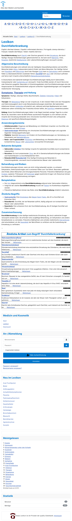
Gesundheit (10, 481)
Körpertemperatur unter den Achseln (18, 447)
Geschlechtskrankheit (13, 486)
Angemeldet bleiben (12, 350)
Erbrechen (50, 96)
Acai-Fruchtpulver (11, 465)
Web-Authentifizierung (38, 355)
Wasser (18, 142)
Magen (34, 197)
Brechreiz (5, 274)
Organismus (10, 472)
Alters (15, 69)
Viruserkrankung (8, 266)
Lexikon (6, 324)
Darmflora (51, 108)
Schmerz (8, 456)
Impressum (9, 445)
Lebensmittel (29, 142)
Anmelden (36, 361)
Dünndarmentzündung (10, 245)
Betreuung (22, 135)
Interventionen (64, 220)
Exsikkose (5, 295)
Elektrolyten (20, 71)
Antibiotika (19, 106)
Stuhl (41, 71)
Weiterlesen (17, 242)
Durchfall (39, 74)
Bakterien (55, 58)
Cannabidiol (9, 454)
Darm (39, 197)
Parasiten (5, 60)
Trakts (44, 197)
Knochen (9, 483)
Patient (46, 185)
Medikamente (21, 60)
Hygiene (4, 174)
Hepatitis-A (6, 281)
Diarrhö (24, 55)
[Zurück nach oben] (68, 517)
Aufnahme (8, 461)
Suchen (45, 13)
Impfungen (30, 174)
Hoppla (7, 443)
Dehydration (53, 71)
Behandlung (10, 474)
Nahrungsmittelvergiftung (11, 238)
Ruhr (4, 288)
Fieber (57, 96)
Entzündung (24, 197)
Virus (31, 153)
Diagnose (5, 119)
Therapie (9, 470)
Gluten (7, 479)
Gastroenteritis (10, 197)
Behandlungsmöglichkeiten (40, 76)
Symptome (7, 92)
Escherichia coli (22, 82)
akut (48, 74)
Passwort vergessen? (10, 366)
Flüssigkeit (8, 71)
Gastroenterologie (11, 130)
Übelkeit (43, 96)
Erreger (22, 128)
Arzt (9, 183)
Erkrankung (54, 55)
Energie (8, 477)
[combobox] (51, 16)
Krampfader (10, 463)
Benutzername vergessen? (12, 368)
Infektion (9, 468)
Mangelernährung (23, 137)
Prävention (29, 139)
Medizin (7, 459)
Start (5, 321)
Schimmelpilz (9, 452)
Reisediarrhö (21, 158)
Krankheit (8, 450)
